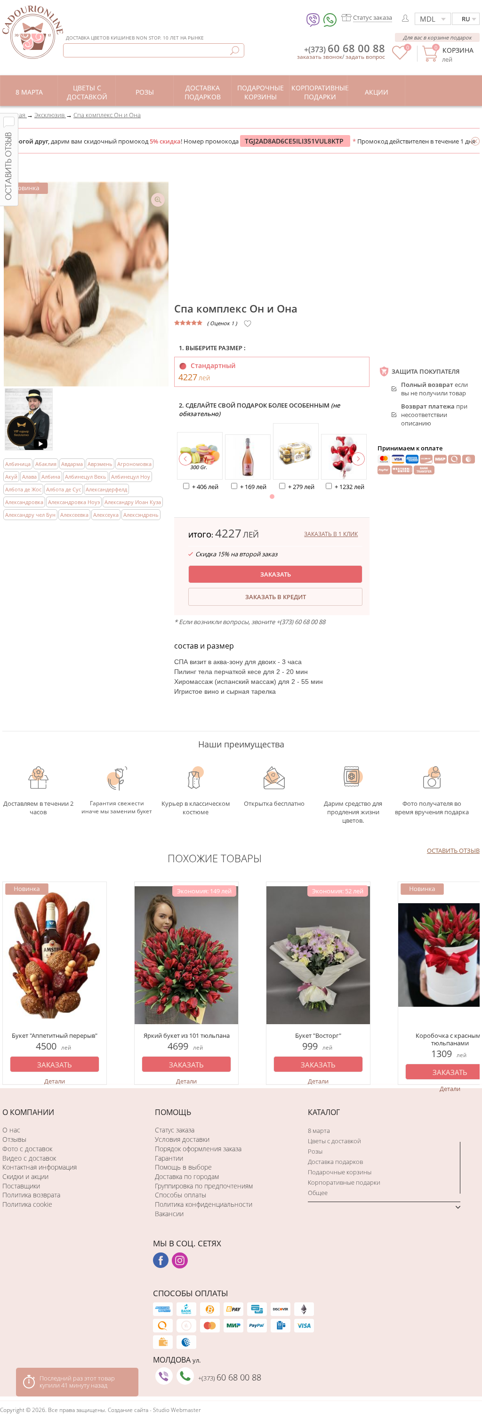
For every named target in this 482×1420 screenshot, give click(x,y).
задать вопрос (365, 57)
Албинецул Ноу (130, 476)
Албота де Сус (63, 489)
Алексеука (106, 514)
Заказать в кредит (275, 597)
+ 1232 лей (349, 486)
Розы (315, 1151)
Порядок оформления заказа (198, 1148)
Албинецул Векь (85, 476)
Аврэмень (100, 463)
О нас (11, 1129)
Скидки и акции (25, 1176)
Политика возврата (31, 1194)
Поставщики (21, 1185)
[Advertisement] (327, 228)
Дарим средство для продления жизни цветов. (353, 807)
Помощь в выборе (183, 1167)
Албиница (18, 463)
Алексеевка (74, 514)
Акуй (11, 476)
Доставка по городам (187, 1176)
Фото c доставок (27, 1148)
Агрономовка (134, 463)
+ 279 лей (301, 486)
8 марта (319, 1130)
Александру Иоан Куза (132, 501)
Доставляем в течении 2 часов (38, 807)
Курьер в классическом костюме (195, 807)
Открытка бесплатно (274, 803)
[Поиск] (234, 50)
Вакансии (169, 1213)
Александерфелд (106, 489)
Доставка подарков (335, 1161)
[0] (400, 57)
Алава (29, 476)
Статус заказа (174, 1129)
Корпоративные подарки (344, 1182)
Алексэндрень (141, 514)
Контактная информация (39, 1167)
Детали (54, 1081)
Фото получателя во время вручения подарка (432, 807)
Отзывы (14, 1139)
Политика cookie (27, 1204)
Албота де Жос (23, 489)
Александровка (24, 501)
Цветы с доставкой (334, 1141)
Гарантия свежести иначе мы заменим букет (116, 807)
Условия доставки (182, 1139)
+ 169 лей (253, 486)
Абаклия (45, 463)
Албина (50, 476)
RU (466, 19)
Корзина (458, 50)
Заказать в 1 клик (331, 534)
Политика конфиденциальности (203, 1204)
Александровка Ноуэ (74, 501)
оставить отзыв (453, 850)
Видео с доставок (29, 1158)
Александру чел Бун (30, 514)
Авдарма (72, 463)
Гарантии (169, 1158)
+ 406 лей (205, 486)
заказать (275, 574)
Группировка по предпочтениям (204, 1185)
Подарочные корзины (339, 1172)
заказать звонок (319, 57)
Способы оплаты (180, 1194)
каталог (324, 1112)
